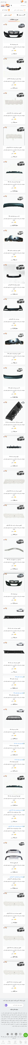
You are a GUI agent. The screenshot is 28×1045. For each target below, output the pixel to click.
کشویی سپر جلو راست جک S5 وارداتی (14, 147)
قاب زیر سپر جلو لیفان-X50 (14, 216)
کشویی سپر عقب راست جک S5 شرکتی (14, 525)
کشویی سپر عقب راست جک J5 (14, 628)
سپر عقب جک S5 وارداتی (14, 319)
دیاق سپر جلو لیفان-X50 (14, 695)
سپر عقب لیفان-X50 (14, 679)
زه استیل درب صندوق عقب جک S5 (14, 559)
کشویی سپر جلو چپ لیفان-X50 (14, 250)
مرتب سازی (7, 15)
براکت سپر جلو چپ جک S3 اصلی (14, 812)
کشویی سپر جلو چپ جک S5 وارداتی (14, 113)
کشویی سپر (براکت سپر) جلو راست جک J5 (14, 422)
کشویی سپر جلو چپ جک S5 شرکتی (14, 947)
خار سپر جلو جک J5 (14, 44)
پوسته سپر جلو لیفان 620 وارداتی (14, 879)
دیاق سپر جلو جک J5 (14, 761)
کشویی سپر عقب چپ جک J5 (14, 662)
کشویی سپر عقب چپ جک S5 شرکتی (14, 913)
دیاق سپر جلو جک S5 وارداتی (14, 285)
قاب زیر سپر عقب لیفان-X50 (14, 388)
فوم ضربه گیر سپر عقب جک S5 (14, 182)
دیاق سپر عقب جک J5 (14, 745)
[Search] (11, 5)
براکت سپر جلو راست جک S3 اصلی (14, 828)
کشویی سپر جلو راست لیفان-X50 (14, 353)
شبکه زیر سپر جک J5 (14, 729)
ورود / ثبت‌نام (3, 2)
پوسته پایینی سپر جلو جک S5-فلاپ (14, 79)
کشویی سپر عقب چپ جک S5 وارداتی (14, 491)
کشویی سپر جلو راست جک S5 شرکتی (14, 982)
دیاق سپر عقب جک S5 (14, 456)
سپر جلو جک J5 (14, 594)
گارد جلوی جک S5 (14, 862)
